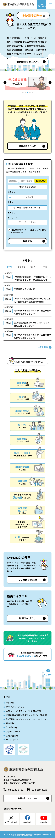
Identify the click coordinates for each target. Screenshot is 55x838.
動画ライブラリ (27, 618)
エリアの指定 (27, 197)
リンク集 (10, 702)
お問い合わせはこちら (27, 798)
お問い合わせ (12, 735)
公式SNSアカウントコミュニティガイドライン (27, 719)
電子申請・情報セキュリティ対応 (27, 207)
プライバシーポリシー (16, 706)
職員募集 (10, 723)
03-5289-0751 (15, 789)
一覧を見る (43, 347)
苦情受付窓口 (12, 727)
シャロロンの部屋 (27, 580)
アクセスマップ (13, 731)
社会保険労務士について (27, 61)
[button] (5, 82)
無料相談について (27, 146)
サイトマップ (12, 739)
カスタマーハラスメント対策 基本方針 (23, 711)
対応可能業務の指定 (27, 186)
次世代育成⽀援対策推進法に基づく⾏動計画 (26, 715)
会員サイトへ (42, 6)
